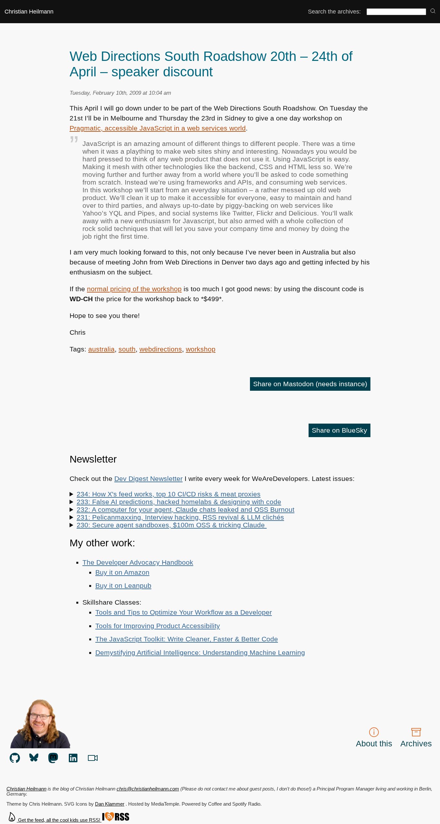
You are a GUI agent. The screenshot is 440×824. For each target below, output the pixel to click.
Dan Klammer (109, 804)
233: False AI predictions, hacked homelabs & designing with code (179, 501)
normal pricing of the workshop (134, 288)
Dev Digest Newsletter (148, 478)
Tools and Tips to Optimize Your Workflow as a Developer (183, 612)
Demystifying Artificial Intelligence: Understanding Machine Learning (200, 652)
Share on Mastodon (310, 384)
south (127, 349)
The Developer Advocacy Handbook (137, 562)
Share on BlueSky (339, 430)
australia (101, 349)
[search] (432, 11)
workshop (200, 349)
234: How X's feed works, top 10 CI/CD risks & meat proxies (169, 494)
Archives (416, 743)
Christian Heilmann (29, 11)
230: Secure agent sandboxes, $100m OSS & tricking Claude (172, 525)
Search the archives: (334, 11)
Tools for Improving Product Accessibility (157, 625)
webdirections (160, 349)
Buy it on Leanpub (123, 585)
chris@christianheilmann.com (148, 788)
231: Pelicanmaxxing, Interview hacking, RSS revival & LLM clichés (180, 517)
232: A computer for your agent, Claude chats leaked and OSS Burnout (185, 509)
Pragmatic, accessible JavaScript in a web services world (158, 128)
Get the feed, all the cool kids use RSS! (59, 820)
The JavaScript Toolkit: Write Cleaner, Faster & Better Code (186, 639)
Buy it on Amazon (122, 572)
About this (374, 743)
